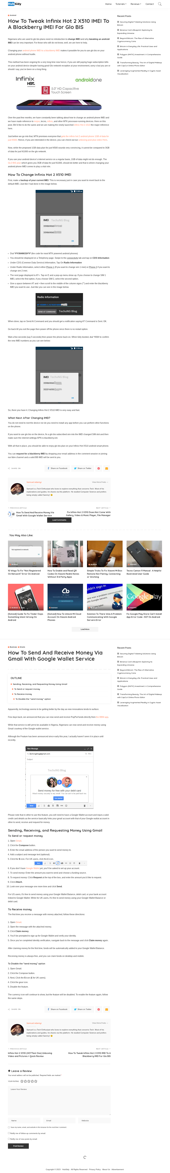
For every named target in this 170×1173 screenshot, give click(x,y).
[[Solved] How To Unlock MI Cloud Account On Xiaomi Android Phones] (65, 597)
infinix (50, 121)
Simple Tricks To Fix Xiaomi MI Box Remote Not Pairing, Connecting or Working (104, 573)
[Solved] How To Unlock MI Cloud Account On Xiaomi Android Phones (64, 617)
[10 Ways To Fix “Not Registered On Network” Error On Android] (26, 554)
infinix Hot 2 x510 (82, 125)
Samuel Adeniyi (34, 482)
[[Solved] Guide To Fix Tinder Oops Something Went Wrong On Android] (26, 597)
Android (13, 15)
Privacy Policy (95, 1169)
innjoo (37, 121)
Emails (22, 647)
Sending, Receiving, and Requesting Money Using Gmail (40, 684)
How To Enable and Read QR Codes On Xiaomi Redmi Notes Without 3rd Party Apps (63, 573)
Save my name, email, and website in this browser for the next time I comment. (39, 1127)
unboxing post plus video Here (92, 140)
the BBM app (102, 717)
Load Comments (59, 520)
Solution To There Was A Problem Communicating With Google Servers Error (104, 617)
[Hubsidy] (14, 4)
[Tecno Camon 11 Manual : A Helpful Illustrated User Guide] (144, 554)
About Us (106, 1169)
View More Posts (99, 482)
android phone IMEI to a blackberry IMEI (41, 50)
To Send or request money (27, 689)
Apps (23, 607)
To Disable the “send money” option (33, 699)
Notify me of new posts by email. (23, 1139)
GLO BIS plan (14, 163)
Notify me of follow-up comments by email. (28, 1133)
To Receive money (23, 694)
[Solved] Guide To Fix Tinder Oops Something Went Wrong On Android (25, 617)
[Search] (160, 4)
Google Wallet (32, 868)
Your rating (13, 1081)
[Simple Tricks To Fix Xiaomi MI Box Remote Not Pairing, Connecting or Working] (105, 554)
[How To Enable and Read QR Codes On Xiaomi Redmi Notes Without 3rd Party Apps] (65, 554)
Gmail (18, 841)
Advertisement (118, 1169)
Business (13, 647)
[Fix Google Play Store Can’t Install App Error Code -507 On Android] (144, 597)
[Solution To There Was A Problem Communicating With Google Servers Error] (105, 597)
